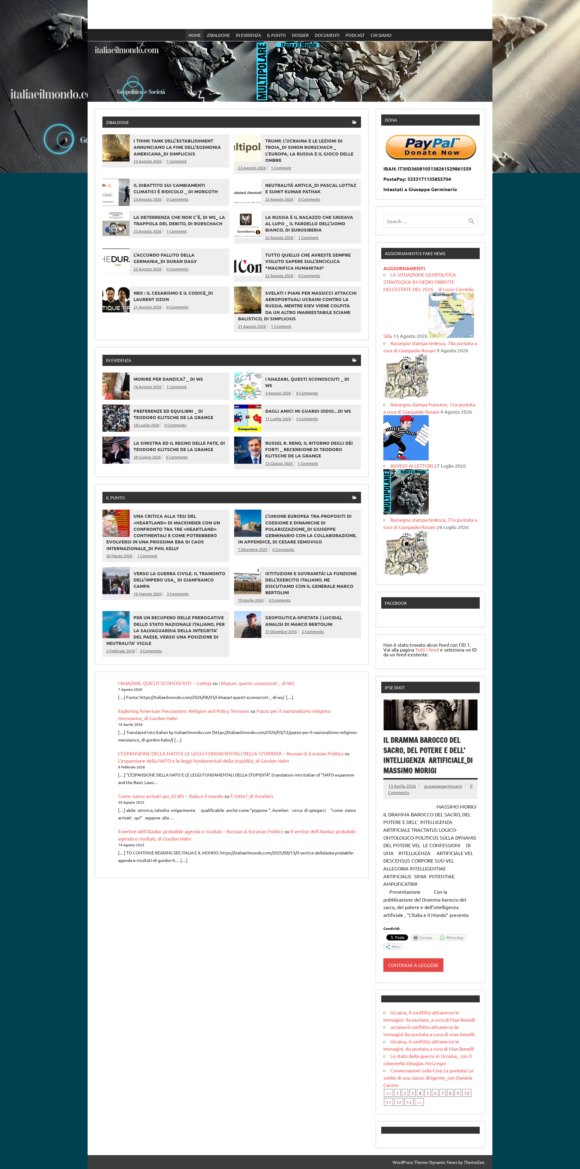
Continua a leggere (413, 965)
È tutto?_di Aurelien (251, 796)
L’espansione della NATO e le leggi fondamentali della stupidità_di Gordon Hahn (203, 760)
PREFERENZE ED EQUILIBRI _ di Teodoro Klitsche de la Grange (173, 414)
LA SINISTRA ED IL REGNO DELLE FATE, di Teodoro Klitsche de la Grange (179, 446)
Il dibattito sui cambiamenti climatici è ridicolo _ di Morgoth (176, 188)
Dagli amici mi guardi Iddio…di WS (308, 411)
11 (388, 1102)
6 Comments (307, 393)
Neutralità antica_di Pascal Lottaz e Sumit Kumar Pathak (310, 188)
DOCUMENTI (327, 35)
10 (466, 1093)
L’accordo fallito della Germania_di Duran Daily (165, 258)
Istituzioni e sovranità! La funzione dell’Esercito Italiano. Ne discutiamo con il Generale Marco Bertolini (311, 583)
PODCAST (355, 35)
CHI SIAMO (381, 35)
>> (419, 1102)
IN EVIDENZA (248, 35)
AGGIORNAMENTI (404, 268)
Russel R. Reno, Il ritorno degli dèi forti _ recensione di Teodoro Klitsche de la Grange (309, 449)
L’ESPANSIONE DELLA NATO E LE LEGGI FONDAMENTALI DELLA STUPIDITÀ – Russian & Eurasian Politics (230, 753)
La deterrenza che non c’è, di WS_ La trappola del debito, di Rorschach (179, 220)
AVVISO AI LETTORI (411, 466)
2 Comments (313, 631)
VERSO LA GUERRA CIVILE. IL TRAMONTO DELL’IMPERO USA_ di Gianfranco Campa (179, 579)
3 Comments (307, 418)
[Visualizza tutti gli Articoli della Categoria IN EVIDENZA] (354, 360)
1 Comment (176, 161)
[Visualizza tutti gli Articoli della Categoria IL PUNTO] (354, 498)
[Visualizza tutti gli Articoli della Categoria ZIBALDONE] (354, 122)
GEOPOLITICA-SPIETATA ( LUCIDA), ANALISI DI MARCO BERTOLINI (303, 620)
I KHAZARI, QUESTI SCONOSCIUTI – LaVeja (164, 683)
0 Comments (177, 199)
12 (398, 1102)
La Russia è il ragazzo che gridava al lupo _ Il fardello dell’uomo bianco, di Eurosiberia (309, 223)
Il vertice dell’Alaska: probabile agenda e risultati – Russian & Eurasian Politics (200, 831)
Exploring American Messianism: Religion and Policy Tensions (183, 711)
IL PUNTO (276, 35)
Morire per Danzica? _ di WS (168, 379)
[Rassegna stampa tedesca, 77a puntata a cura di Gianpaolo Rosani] (406, 574)
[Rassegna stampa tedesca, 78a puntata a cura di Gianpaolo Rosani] (406, 397)
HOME (194, 35)
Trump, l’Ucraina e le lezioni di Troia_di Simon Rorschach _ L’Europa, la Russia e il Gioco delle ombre (309, 150)
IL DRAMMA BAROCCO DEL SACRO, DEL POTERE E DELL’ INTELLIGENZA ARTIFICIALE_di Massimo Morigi (428, 755)
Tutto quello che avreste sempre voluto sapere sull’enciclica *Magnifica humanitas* (308, 261)
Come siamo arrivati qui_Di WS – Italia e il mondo (170, 796)
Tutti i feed (427, 649)
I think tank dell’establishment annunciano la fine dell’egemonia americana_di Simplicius (177, 147)
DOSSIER (300, 35)
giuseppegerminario (443, 786)
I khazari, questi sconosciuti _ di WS (256, 683)
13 (409, 1102)
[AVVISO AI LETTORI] (406, 512)
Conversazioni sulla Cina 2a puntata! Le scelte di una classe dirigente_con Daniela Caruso (428, 1077)
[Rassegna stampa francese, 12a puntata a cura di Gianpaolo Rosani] (406, 458)
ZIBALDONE (218, 35)
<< (388, 1093)
